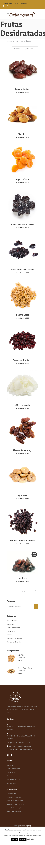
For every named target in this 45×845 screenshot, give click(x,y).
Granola (9, 635)
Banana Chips (22, 314)
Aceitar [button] (14, 839)
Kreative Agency (25, 826)
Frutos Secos (11, 631)
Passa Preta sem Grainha (22, 269)
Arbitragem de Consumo (15, 804)
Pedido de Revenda (14, 811)
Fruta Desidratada (13, 628)
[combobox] (25, 48)
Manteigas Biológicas (14, 638)
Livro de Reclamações (15, 808)
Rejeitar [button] (22, 839)
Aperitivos (10, 624)
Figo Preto (22, 578)
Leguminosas (11, 783)
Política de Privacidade (15, 801)
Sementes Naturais (14, 642)
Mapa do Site (11, 794)
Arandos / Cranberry (22, 360)
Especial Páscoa (12, 620)
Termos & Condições (14, 797)
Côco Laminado (22, 405)
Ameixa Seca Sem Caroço (23, 224)
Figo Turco (22, 495)
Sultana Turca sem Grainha (22, 540)
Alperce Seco (22, 179)
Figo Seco (22, 134)
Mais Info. (30, 839)
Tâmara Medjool (22, 89)
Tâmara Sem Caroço (22, 450)
